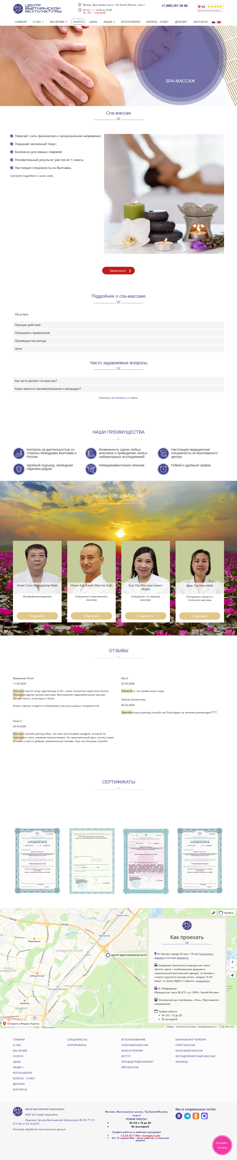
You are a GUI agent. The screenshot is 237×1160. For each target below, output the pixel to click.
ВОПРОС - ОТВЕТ (157, 21)
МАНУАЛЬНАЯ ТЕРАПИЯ (191, 1039)
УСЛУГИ (78, 21)
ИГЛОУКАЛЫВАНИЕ (133, 1039)
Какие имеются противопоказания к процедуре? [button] (48, 388)
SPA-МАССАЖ (130, 1067)
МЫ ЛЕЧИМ (57, 21)
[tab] (118, 314)
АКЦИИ (108, 21)
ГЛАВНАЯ (21, 21)
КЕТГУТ (126, 1056)
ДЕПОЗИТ (181, 21)
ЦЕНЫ (93, 21)
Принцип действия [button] (28, 325)
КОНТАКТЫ (200, 21)
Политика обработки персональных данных (39, 1129)
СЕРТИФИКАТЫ (76, 1045)
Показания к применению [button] (32, 333)
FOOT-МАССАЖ (185, 1045)
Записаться (118, 270)
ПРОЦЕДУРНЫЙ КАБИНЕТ (137, 1061)
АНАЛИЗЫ (182, 1061)
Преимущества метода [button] (30, 341)
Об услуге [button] (21, 314)
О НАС (37, 21)
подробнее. (203, 981)
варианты (183, 957)
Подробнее (37, 616)
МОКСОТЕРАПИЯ (132, 1050)
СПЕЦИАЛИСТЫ (77, 1039)
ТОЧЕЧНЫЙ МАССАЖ (134, 1045)
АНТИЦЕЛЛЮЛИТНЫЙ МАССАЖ (195, 1056)
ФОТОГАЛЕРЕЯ (130, 21)
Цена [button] (18, 348)
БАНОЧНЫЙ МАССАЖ (189, 1050)
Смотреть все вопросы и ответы (118, 397)
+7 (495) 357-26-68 (174, 5)
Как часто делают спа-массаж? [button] (36, 381)
